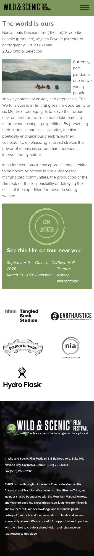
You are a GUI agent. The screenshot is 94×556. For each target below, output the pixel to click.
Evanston (43, 275)
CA (54, 262)
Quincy (41, 262)
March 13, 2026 (20, 275)
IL (53, 275)
